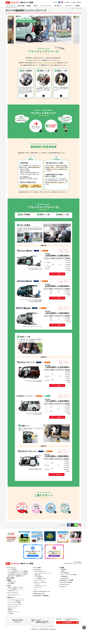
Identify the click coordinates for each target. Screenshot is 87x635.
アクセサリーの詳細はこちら (57, 274)
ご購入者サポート (58, 5)
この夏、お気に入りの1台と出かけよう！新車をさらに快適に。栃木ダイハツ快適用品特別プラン (17, 575)
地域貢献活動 (63, 569)
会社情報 (77, 5)
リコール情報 (73, 2)
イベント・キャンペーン (45, 5)
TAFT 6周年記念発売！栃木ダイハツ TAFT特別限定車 (18, 572)
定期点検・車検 (37, 575)
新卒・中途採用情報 (65, 572)
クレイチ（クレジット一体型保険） (14, 602)
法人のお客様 (10, 613)
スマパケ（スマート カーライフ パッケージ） (16, 599)
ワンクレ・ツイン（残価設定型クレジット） (16, 600)
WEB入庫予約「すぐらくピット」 (41, 585)
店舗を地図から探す (12, 581)
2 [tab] (44, 44)
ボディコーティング (38, 587)
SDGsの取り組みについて (66, 578)
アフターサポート (68, 5)
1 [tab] (43, 44)
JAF (35, 589)
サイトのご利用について (50, 626)
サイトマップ (43, 626)
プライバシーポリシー (65, 584)
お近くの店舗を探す (67, 622)
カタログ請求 (66, 2)
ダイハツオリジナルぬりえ (66, 582)
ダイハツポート (37, 583)
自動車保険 (10, 609)
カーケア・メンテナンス (39, 580)
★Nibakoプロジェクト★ (39, 593)
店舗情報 (28, 5)
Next (69, 29)
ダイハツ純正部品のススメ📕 (40, 578)
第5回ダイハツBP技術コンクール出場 (15, 587)
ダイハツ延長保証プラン (39, 576)
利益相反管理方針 (64, 576)
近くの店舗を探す (11, 583)
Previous (18, 29)
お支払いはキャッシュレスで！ (14, 611)
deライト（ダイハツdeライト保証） (15, 604)
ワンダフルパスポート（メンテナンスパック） (43, 573)
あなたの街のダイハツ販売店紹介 (41, 595)
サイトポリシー (63, 586)
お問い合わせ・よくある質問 (66, 580)
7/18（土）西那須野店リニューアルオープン (16, 589)
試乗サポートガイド (12, 608)
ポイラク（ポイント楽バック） (14, 606)
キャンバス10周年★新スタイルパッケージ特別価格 (17, 571)
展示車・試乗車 (21, 5)
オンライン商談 (37, 567)
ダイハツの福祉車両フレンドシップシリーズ (26, 10)
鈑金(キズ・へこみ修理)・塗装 (40, 582)
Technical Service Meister (40, 571)
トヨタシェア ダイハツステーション (41, 591)
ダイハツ (73, 8)
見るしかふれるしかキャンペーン (14, 594)
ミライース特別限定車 (12, 569)
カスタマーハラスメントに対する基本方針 (69, 574)
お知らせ (35, 5)
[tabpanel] (43, 30)
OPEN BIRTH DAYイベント (13, 590)
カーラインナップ (11, 5)
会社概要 (62, 571)
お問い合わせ (79, 2)
